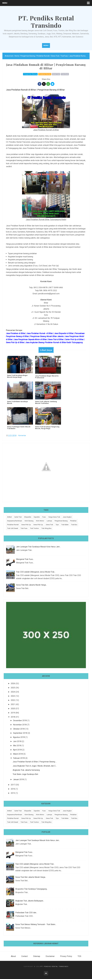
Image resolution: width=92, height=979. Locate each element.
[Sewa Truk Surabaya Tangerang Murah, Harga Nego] (48, 416)
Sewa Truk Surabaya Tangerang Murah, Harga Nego (47, 427)
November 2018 (20, 725)
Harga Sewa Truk (54, 517)
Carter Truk (18, 517)
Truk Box (74, 524)
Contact (24, 956)
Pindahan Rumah (45, 74)
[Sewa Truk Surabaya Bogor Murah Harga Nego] (20, 364)
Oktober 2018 (19, 729)
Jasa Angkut (67, 517)
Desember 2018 (20, 720)
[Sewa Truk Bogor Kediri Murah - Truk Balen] (20, 416)
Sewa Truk (56, 74)
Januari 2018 (18, 779)
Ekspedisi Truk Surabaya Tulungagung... (31, 889)
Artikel (9, 517)
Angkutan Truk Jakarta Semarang (26, 770)
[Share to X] (44, 84)
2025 (13, 688)
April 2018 (17, 750)
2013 (13, 793)
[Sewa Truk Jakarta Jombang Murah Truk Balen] (48, 390)
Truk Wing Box (46, 528)
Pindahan (73, 521)
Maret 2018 (18, 754)
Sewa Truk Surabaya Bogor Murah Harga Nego (17, 376)
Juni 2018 (17, 741)
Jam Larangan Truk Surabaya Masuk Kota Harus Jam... (38, 547)
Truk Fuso (64, 74)
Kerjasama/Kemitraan (14, 521)
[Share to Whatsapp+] (48, 84)
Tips (57, 524)
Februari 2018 (19, 758)
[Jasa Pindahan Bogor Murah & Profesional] (48, 365)
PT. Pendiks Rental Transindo (54, 966)
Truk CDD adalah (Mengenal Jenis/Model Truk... (35, 572)
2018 (13, 717)
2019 (13, 713)
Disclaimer (50, 956)
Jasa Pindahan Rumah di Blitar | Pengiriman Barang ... (35, 762)
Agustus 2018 (19, 737)
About (13, 956)
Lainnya (49, 521)
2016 (13, 789)
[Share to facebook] (39, 84)
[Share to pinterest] (52, 84)
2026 (13, 683)
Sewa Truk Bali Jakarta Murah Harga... (31, 585)
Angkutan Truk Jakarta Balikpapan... (29, 901)
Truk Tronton (34, 528)
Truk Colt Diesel (12, 528)
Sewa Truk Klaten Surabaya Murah (17, 402)
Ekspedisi (27, 517)
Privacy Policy (66, 956)
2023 (13, 696)
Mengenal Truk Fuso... (25, 559)
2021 (13, 704)
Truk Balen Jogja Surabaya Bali (25, 774)
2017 (13, 785)
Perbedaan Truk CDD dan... (26, 912)
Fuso (44, 517)
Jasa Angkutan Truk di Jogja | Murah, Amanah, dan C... (35, 766)
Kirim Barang (29, 521)
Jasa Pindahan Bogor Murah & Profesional (46, 377)
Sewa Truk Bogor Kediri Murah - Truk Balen (19, 427)
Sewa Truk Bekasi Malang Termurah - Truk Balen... (35, 924)
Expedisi (37, 517)
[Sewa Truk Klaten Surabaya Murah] (20, 390)
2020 (13, 708)
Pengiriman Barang (30, 74)
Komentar (22, 435)
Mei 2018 (17, 745)
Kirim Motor (40, 521)
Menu (4, 3)
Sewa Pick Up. (38, 524)
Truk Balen (65, 524)
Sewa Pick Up (26, 524)
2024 (13, 692)
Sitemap (36, 956)
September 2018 (20, 733)
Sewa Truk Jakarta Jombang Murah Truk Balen (46, 402)
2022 (13, 700)
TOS (79, 956)
